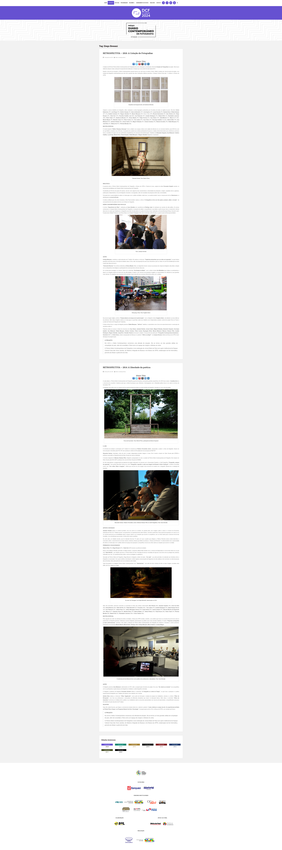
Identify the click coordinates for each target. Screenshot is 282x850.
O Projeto (110, 2)
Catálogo (107, 744)
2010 (120, 752)
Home (105, 2)
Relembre (131, 2)
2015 (134, 746)
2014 (147, 746)
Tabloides (152, 2)
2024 (107, 746)
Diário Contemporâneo (120, 57)
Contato (158, 2)
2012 (174, 746)
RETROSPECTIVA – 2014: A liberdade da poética (126, 367)
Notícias (117, 2)
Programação (124, 2)
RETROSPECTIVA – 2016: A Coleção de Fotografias (128, 53)
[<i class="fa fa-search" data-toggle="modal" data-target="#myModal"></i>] (177, 3)
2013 (161, 746)
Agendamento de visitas (142, 2)
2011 (107, 752)
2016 (120, 746)
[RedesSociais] (163, 2)
